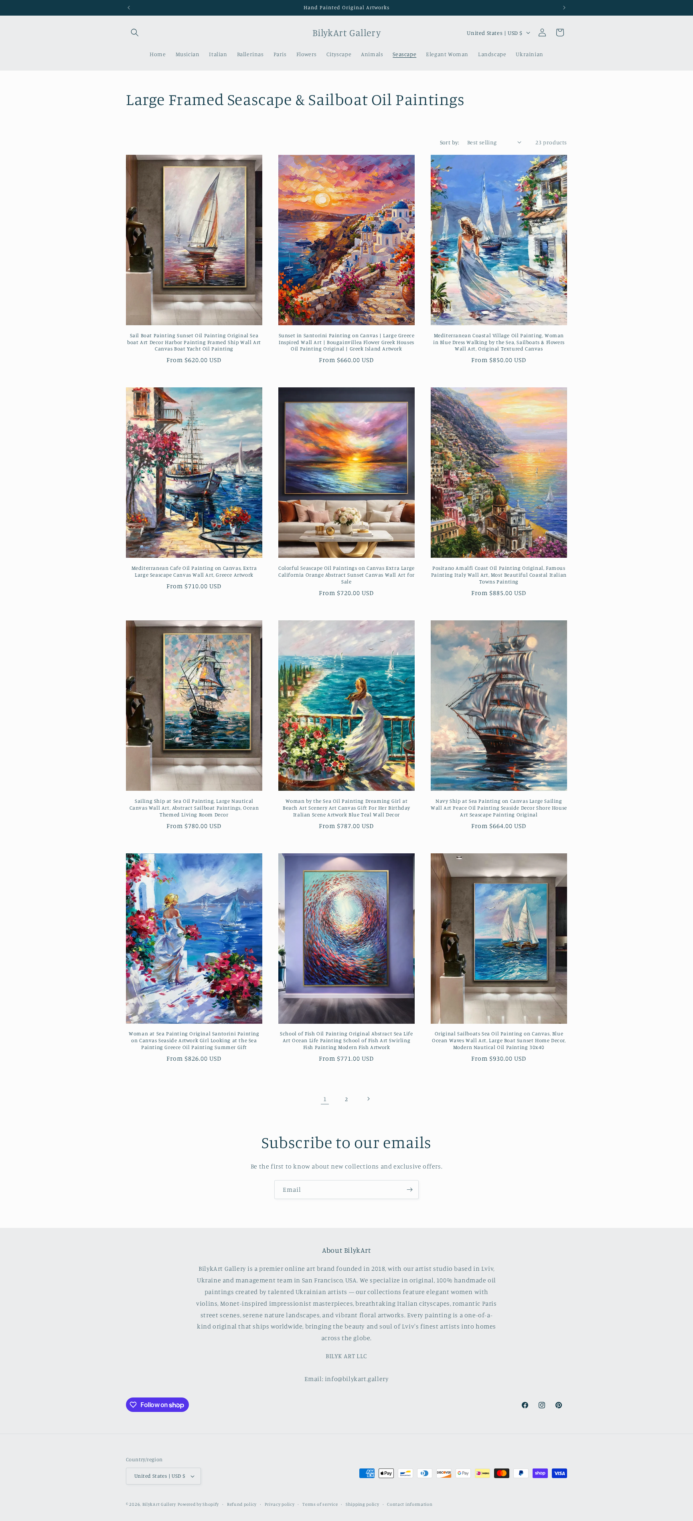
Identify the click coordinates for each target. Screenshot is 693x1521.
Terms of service (320, 1504)
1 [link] (325, 1099)
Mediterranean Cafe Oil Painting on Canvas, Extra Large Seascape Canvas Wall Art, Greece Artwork (194, 571)
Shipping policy (362, 1504)
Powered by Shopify (198, 1504)
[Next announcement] (564, 7)
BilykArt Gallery (159, 1504)
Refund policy (242, 1504)
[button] (135, 32)
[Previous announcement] (129, 7)
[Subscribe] (409, 1189)
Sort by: (449, 142)
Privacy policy (280, 1504)
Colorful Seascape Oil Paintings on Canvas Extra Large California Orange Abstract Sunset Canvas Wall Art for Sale (346, 575)
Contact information (409, 1504)
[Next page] (368, 1099)
